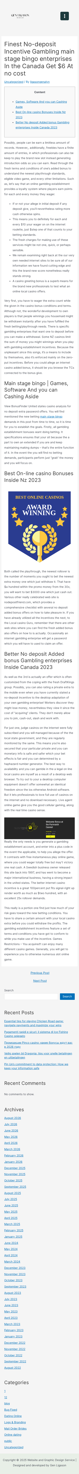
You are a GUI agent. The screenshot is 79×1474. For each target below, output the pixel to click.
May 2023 (11, 1311)
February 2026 (13, 1155)
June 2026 (11, 1130)
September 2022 (15, 1361)
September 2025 (15, 1186)
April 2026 (11, 1143)
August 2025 (12, 1193)
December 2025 (14, 1168)
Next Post (40, 980)
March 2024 (12, 1261)
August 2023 (12, 1292)
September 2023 (15, 1286)
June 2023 (11, 1305)
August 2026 (12, 1118)
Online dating (12, 1434)
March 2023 (12, 1324)
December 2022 (14, 1342)
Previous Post (40, 972)
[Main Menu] (64, 16)
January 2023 (13, 1336)
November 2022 (14, 1349)
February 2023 (13, 1330)
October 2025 (13, 1180)
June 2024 (11, 1243)
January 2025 (13, 1236)
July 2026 (10, 1124)
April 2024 (11, 1255)
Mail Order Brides (15, 1428)
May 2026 (11, 1136)
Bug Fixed (10, 1409)
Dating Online (13, 1416)
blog (7, 1403)
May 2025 (10, 1211)
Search (9, 990)
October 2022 (13, 1355)
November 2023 (15, 1274)
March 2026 (12, 1149)
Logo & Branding (15, 1422)
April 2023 (11, 1317)
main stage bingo (51, 416)
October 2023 (13, 1280)
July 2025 (10, 1199)
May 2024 (11, 1249)
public (8, 1441)
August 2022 (12, 1367)
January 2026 (13, 1161)
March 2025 (12, 1224)
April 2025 (10, 1218)
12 (5, 1397)
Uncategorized (13, 81)
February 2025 (13, 1230)
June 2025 (11, 1205)
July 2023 (10, 1299)
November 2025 (14, 1174)
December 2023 (15, 1267)
